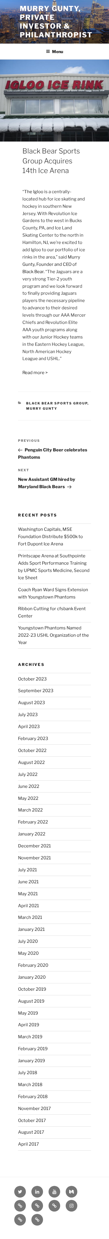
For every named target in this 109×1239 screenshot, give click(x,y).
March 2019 (30, 1036)
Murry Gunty (41, 408)
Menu (57, 51)
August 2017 (31, 1132)
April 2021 (28, 905)
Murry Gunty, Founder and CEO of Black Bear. (51, 264)
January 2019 (31, 1060)
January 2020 (32, 977)
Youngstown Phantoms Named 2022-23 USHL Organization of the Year (53, 635)
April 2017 (28, 1144)
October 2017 (32, 1120)
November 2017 (34, 1108)
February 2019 (33, 1048)
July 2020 (28, 941)
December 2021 (34, 846)
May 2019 (28, 1013)
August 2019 (31, 1001)
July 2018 (27, 1072)
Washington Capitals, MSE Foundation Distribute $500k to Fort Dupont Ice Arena (50, 537)
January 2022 (31, 834)
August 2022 (31, 762)
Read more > (35, 372)
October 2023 (32, 679)
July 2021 (27, 869)
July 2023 (28, 714)
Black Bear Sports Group (56, 403)
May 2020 (28, 953)
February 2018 (33, 1096)
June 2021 (28, 881)
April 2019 (28, 1024)
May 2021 (28, 893)
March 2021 (30, 917)
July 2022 (27, 774)
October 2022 (32, 750)
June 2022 (28, 786)
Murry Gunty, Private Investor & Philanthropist (56, 21)
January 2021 (31, 929)
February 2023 (33, 738)
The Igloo (33, 191)
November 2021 (34, 858)
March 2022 (30, 810)
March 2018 (30, 1084)
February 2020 (33, 965)
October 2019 (32, 989)
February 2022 (33, 822)
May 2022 (28, 798)
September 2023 (35, 690)
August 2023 (31, 702)
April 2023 (29, 726)
